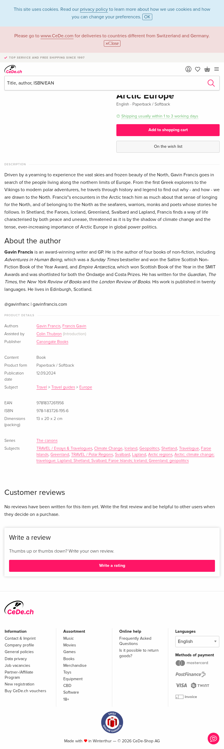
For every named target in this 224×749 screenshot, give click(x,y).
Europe (85, 387)
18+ (66, 699)
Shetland (169, 448)
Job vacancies (17, 665)
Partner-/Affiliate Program (19, 675)
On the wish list (168, 146)
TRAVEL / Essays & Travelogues (64, 448)
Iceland (131, 448)
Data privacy (16, 658)
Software (71, 692)
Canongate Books (52, 342)
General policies (19, 651)
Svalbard (122, 455)
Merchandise (75, 665)
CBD (67, 685)
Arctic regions (160, 455)
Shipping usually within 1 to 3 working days (159, 116)
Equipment (73, 678)
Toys (67, 672)
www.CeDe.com (57, 36)
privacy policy (94, 9)
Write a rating (112, 565)
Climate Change (108, 448)
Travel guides (63, 387)
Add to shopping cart (168, 129)
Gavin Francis (48, 326)
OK (147, 17)
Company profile (19, 645)
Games (69, 651)
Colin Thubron (49, 334)
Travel (41, 387)
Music (68, 638)
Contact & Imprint (20, 638)
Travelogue (189, 448)
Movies (69, 645)
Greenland (59, 455)
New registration (19, 684)
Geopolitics (149, 448)
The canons (46, 441)
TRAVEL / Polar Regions (92, 455)
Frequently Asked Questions (135, 641)
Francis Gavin (74, 326)
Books (69, 658)
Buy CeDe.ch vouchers (25, 690)
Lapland (139, 455)
